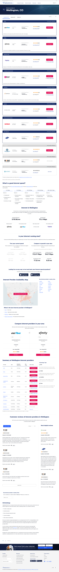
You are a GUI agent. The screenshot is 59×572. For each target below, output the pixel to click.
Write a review (7, 426)
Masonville (41, 292)
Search (54, 2)
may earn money (5, 0)
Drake (49, 290)
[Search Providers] (11, 559)
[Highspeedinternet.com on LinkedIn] (50, 561)
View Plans (48, 27)
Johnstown (50, 284)
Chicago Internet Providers (19, 556)
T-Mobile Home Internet (8, 70)
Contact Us (45, 558)
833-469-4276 (51, 78)
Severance (41, 287)
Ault (40, 290)
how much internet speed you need (16, 186)
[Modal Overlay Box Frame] (29, 547)
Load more (19, 485)
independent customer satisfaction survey (25, 177)
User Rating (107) (36, 61)
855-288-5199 (51, 111)
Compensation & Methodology (21, 569)
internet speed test (30, 186)
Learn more (50, 171)
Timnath (40, 284)
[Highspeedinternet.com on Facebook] (44, 561)
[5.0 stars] (8, 433)
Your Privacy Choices (35, 569)
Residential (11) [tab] (6, 17)
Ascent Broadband (7, 166)
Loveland (49, 282)
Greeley (49, 287)
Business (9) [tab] (13, 17)
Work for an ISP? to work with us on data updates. (11, 179)
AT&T (5, 21)
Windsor (40, 289)
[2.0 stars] (4, 433)
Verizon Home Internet (8, 117)
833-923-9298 (50, 61)
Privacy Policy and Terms (29, 569)
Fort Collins (41, 282)
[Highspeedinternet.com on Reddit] (49, 561)
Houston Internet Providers (19, 558)
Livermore (49, 289)
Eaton (49, 281)
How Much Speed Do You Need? (34, 556)
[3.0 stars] (6, 433)
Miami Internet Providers (19, 561)
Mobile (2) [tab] (19, 17)
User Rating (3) (35, 151)
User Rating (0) (35, 172)
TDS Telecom (6, 131)
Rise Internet (6, 156)
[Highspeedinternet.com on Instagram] (47, 561)
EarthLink (5, 87)
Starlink (5, 103)
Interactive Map (20, 293)
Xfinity (5, 37)
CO (5, 540)
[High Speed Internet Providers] (8, 3)
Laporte (40, 281)
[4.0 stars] (7, 433)
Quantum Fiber (6, 54)
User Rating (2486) (36, 28)
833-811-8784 (50, 94)
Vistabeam (6, 145)
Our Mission (45, 556)
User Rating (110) (36, 138)
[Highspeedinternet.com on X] (46, 561)
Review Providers (5, 556)
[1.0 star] (3, 433)
